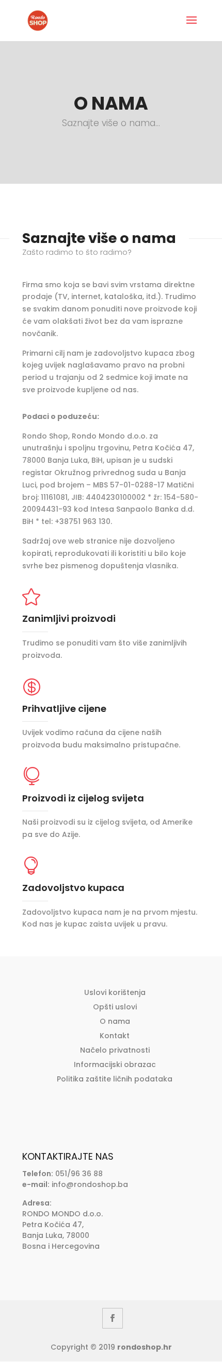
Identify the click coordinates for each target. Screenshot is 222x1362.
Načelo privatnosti (115, 1050)
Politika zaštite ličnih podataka (114, 1079)
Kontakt (115, 1036)
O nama (115, 1021)
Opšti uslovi (115, 1007)
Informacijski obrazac (115, 1064)
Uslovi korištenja (115, 992)
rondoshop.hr (144, 1347)
